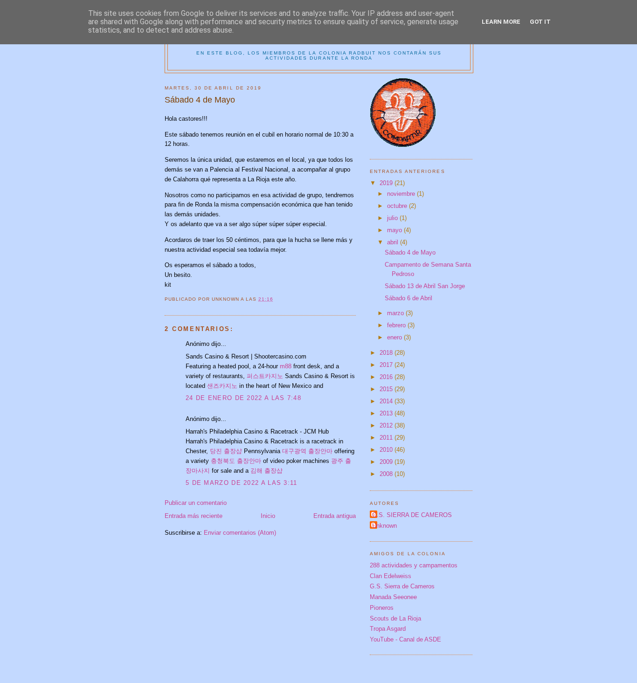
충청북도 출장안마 (236, 460)
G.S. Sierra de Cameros (402, 586)
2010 (387, 449)
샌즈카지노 (222, 385)
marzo (396, 313)
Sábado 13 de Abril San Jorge (425, 286)
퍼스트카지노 (265, 376)
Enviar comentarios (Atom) (240, 532)
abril (393, 242)
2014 (387, 401)
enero (395, 337)
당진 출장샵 (226, 451)
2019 (387, 182)
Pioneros (382, 607)
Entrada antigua (334, 515)
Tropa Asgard (388, 628)
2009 (387, 461)
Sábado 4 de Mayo (410, 252)
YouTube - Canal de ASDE (405, 639)
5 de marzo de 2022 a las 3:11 (242, 482)
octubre (398, 205)
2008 (387, 473)
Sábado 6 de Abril (408, 298)
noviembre (402, 193)
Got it (540, 21)
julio (393, 217)
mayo (395, 230)
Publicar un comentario (196, 502)
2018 (387, 352)
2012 (387, 425)
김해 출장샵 (266, 470)
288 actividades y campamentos (413, 565)
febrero (397, 325)
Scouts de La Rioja (395, 618)
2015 (387, 389)
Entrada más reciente (193, 515)
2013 (387, 413)
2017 (387, 364)
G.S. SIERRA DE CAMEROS (412, 514)
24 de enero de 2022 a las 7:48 (243, 397)
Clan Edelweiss (390, 576)
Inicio (268, 515)
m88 (285, 366)
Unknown (384, 525)
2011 (387, 437)
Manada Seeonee (393, 596)
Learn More (501, 21)
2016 (387, 376)
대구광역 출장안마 (307, 451)
